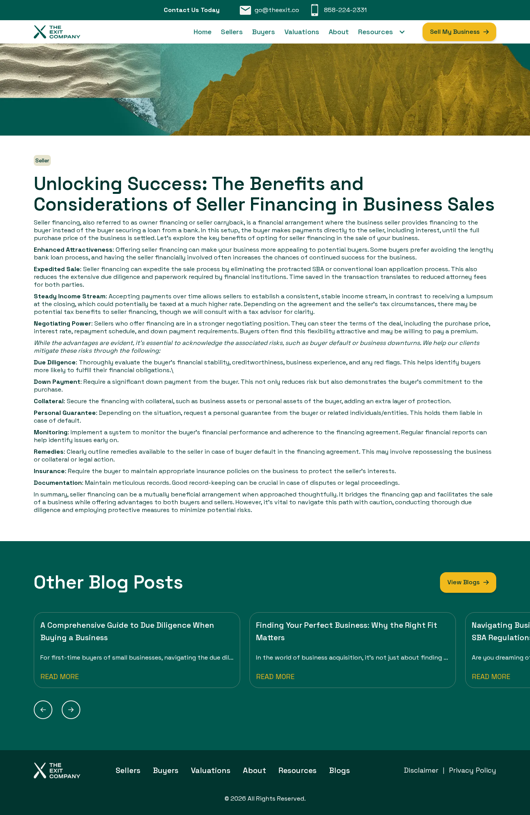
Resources (298, 770)
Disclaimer (421, 770)
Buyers (263, 31)
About (339, 31)
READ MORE (59, 676)
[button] (385, 32)
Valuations (301, 31)
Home (202, 31)
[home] (57, 31)
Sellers (232, 31)
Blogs (339, 770)
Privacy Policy (472, 770)
